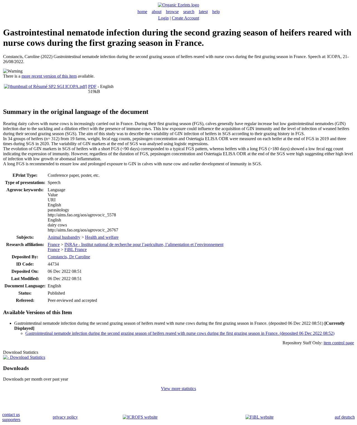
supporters (11, 419)
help (216, 11)
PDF (92, 86)
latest (203, 11)
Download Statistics (27, 357)
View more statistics (178, 388)
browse (172, 11)
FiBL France (75, 249)
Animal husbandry (64, 237)
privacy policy (65, 417)
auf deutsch (345, 417)
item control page (339, 342)
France (54, 244)
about (156, 11)
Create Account (185, 18)
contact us (11, 414)
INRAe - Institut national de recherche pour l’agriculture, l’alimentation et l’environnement (143, 244)
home (142, 11)
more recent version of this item (49, 76)
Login (163, 18)
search (188, 11)
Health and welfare (102, 237)
